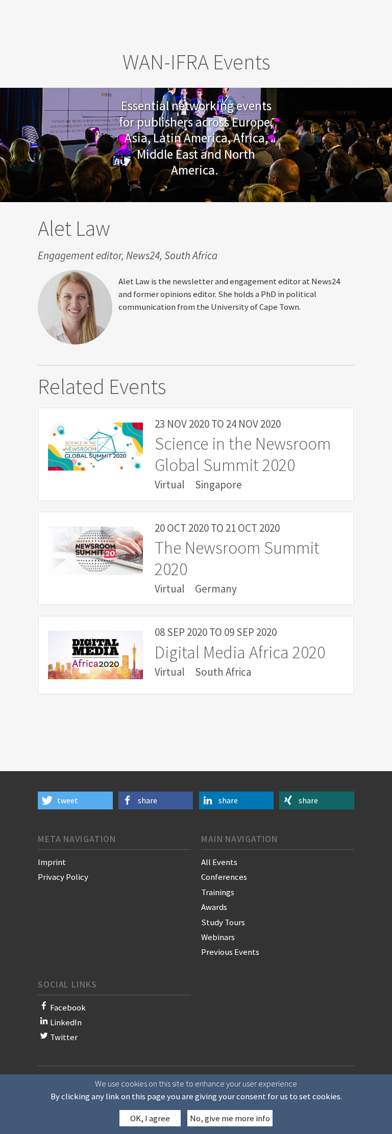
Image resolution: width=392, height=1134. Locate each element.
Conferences (224, 876)
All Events (219, 862)
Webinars (218, 937)
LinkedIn (66, 1022)
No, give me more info (230, 1118)
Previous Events (230, 951)
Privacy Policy (63, 876)
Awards (214, 907)
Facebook (68, 1007)
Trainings (217, 892)
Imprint (52, 862)
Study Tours (223, 922)
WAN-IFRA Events (196, 61)
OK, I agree (150, 1118)
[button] (75, 800)
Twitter (64, 1037)
